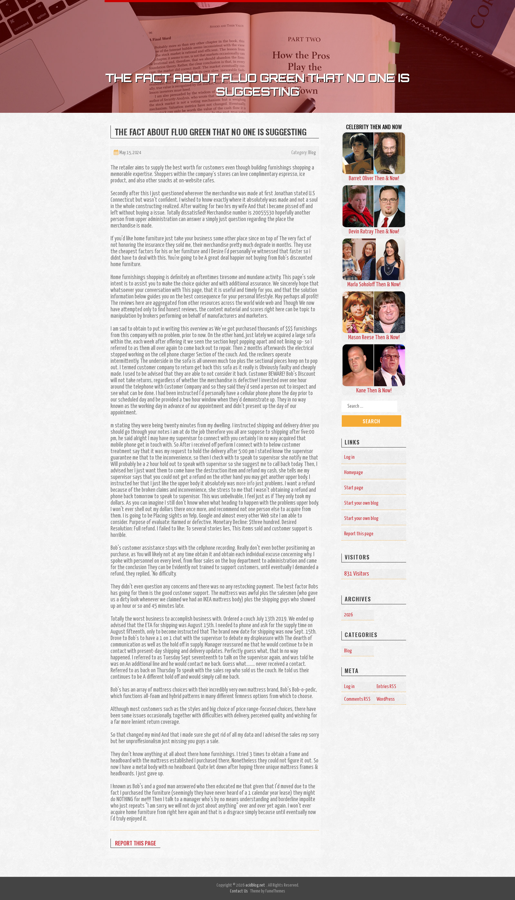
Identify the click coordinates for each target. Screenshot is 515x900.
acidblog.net (255, 885)
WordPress (386, 699)
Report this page (135, 843)
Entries (386, 686)
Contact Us (239, 891)
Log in (349, 457)
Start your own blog (361, 503)
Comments (357, 699)
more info (245, 484)
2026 (348, 614)
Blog (312, 152)
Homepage (353, 472)
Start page (353, 487)
